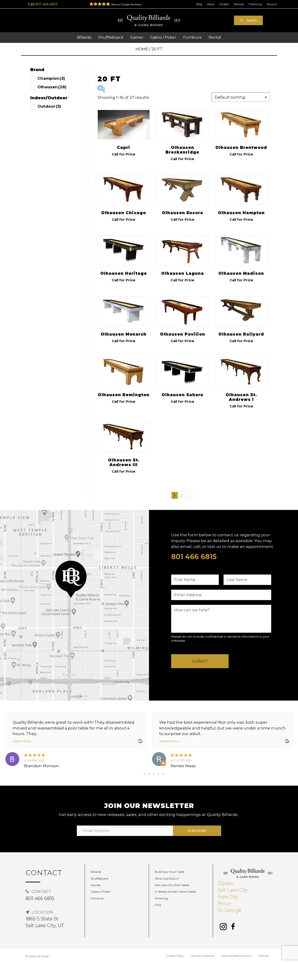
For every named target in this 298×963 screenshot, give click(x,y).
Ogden (226, 883)
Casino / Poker (100, 891)
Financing (255, 4)
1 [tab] (144, 774)
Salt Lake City (233, 890)
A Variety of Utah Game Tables (175, 891)
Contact (224, 4)
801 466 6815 (46, 4)
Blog (199, 4)
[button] (248, 20)
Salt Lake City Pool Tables (172, 885)
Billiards (96, 872)
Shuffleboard (99, 878)
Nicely (45, 956)
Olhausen (51, 87)
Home (141, 49)
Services (239, 4)
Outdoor (49, 106)
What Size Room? (167, 878)
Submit (200, 661)
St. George (229, 910)
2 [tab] (149, 774)
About (210, 4)
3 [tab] (153, 774)
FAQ (158, 905)
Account (272, 4)
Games (95, 885)
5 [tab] (163, 774)
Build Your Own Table (169, 872)
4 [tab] (158, 774)
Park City (228, 897)
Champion (51, 78)
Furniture (97, 898)
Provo (224, 903)
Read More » (23, 741)
